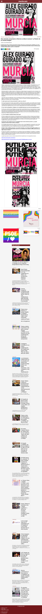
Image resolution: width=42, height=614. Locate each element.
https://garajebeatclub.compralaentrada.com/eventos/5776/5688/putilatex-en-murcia (17, 139)
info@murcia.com (4, 607)
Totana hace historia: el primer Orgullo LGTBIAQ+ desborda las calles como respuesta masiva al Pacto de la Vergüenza (25, 315)
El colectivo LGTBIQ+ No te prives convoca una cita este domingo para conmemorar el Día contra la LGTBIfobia (25, 592)
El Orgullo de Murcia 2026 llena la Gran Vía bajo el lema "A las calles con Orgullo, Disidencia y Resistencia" (25, 404)
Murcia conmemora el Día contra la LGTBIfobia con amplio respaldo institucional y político (25, 574)
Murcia (40, 208)
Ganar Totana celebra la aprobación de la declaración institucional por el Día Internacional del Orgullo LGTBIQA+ (25, 386)
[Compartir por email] (7, 49)
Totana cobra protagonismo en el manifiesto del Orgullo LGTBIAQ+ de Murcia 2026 (25, 419)
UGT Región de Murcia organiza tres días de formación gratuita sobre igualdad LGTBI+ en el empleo (25, 557)
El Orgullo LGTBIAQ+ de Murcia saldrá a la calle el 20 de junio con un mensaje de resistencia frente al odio (25, 448)
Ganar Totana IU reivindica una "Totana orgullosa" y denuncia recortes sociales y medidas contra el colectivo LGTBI (25, 510)
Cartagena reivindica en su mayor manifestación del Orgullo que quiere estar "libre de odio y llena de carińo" (25, 348)
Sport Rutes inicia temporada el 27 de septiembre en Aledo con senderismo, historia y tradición (25, 274)
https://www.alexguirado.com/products (8, 137)
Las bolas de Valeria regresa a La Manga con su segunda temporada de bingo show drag (20, 263)
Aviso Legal (3, 608)
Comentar (37, 48)
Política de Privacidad (5, 609)
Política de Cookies (4, 611)
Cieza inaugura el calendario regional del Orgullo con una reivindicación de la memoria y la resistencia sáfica (25, 538)
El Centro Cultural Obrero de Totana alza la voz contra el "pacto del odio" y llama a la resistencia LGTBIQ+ (25, 433)
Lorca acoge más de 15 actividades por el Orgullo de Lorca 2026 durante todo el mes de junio (25, 525)
